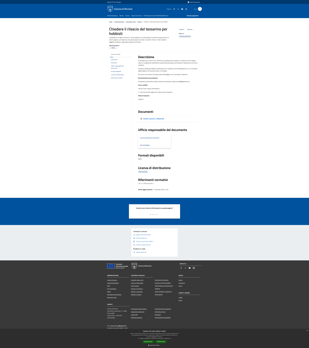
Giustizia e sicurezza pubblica (163, 283)
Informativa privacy (160, 312)
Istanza (140, 22)
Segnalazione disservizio (137, 312)
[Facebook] (173, 9)
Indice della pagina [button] (115, 54)
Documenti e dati (131, 22)
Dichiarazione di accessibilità (162, 318)
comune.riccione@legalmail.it (118, 326)
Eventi (180, 300)
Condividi (181, 29)
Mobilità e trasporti (136, 295)
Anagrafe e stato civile (137, 280)
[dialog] (154, 338)
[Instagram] (185, 9)
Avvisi (180, 286)
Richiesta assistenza (136, 318)
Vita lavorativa (135, 286)
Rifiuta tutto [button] (161, 341)
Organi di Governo (112, 280)
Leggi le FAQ (134, 315)
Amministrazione (119, 22)
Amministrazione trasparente (163, 309)
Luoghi (180, 297)
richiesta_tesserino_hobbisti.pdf (153, 119)
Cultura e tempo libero (137, 283)
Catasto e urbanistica (137, 292)
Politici (109, 292)
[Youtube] (181, 9)
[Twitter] (177, 9)
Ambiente (157, 289)
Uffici (108, 286)
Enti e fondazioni (111, 289)
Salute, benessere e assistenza (163, 292)
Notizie (181, 280)
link (170, 338)
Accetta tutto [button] (148, 341)
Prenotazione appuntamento (139, 309)
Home (110, 22)
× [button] (307, 330)
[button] (154, 345)
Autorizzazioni (159, 294)
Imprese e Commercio (137, 289)
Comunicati (182, 283)
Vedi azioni (189, 29)
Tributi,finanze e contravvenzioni (164, 286)
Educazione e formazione (161, 280)
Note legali (158, 315)
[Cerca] (200, 9)
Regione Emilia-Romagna (114, 2)
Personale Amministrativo (114, 295)
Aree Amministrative (113, 283)
